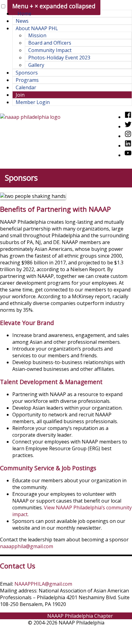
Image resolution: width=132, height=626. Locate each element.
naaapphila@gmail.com (26, 546)
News (22, 21)
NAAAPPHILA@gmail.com (43, 583)
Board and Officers (49, 42)
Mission (37, 35)
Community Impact (50, 50)
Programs (27, 80)
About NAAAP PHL (37, 28)
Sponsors (27, 72)
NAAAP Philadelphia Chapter (80, 615)
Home (24, 13)
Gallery (36, 65)
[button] (3, 6)
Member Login (33, 102)
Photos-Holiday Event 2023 (59, 57)
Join (20, 94)
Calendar (26, 87)
